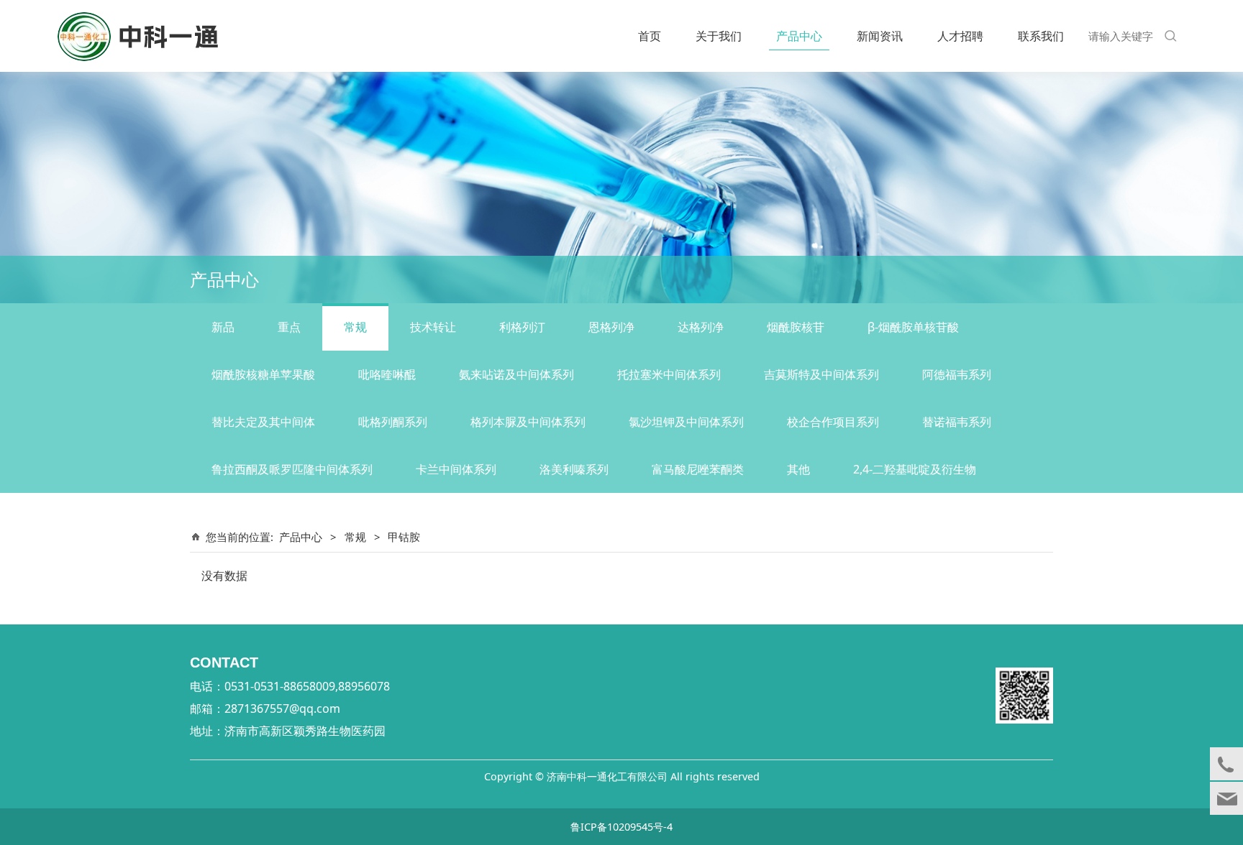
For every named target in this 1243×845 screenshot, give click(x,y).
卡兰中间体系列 (456, 469)
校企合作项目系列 (833, 422)
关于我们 (719, 36)
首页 (649, 36)
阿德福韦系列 (956, 374)
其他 (798, 469)
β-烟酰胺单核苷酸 (913, 327)
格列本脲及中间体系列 (528, 422)
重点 (289, 327)
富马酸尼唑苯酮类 (698, 469)
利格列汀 (522, 327)
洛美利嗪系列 (574, 469)
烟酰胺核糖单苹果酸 (263, 374)
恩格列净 (611, 327)
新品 (223, 327)
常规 (355, 327)
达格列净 (701, 327)
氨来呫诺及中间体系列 (516, 374)
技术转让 (433, 327)
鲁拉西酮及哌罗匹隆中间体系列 (292, 469)
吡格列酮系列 (392, 422)
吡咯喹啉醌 (387, 374)
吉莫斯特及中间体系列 (821, 374)
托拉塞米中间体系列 (669, 374)
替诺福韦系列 (956, 422)
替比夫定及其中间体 (263, 422)
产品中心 (799, 36)
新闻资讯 (880, 36)
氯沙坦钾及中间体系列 (686, 422)
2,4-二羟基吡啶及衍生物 (914, 469)
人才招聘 (960, 36)
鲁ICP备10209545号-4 (621, 827)
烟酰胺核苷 (795, 327)
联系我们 (1041, 36)
